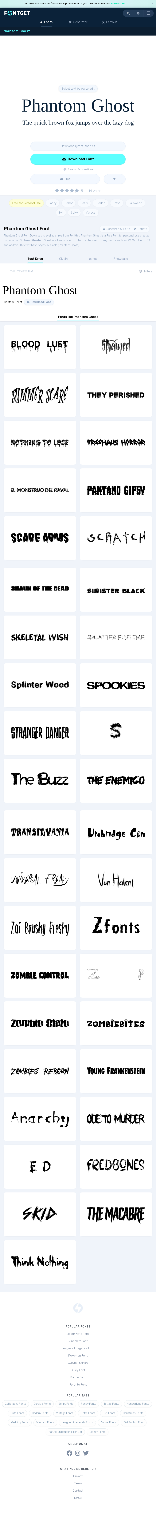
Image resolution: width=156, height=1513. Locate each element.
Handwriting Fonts (138, 1403)
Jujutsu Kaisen (78, 1363)
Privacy (78, 1476)
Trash (116, 203)
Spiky (74, 212)
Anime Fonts (108, 1422)
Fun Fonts (109, 1413)
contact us (118, 3)
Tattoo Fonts (111, 1403)
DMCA (78, 1498)
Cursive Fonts (42, 1403)
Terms (78, 1483)
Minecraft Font (78, 1341)
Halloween (135, 203)
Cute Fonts (17, 1413)
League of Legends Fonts (77, 1422)
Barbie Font (78, 1377)
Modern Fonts (40, 1413)
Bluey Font (78, 1370)
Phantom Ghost (91, 235)
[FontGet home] (16, 13)
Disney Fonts (98, 1432)
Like (67, 179)
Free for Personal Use (26, 203)
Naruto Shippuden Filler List (65, 1432)
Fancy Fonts (88, 1403)
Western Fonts (45, 1422)
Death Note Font (78, 1334)
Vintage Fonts (64, 1413)
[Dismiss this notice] (152, 3)
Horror (68, 203)
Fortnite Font (78, 1384)
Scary (84, 203)
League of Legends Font (78, 1348)
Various (91, 212)
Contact (78, 1490)
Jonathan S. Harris (118, 229)
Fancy (53, 203)
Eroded (100, 203)
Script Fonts (65, 1403)
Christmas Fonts (133, 1413)
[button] (138, 13)
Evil (61, 212)
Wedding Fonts (20, 1422)
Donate (142, 229)
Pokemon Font (78, 1355)
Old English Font (134, 1422)
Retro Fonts (88, 1413)
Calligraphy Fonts (15, 1403)
